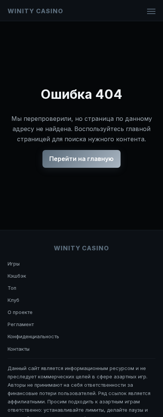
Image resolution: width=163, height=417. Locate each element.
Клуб (13, 300)
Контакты (19, 349)
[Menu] (151, 11)
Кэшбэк (17, 276)
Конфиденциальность (33, 336)
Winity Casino (35, 11)
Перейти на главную (81, 158)
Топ (12, 288)
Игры (14, 264)
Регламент (21, 324)
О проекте (20, 312)
